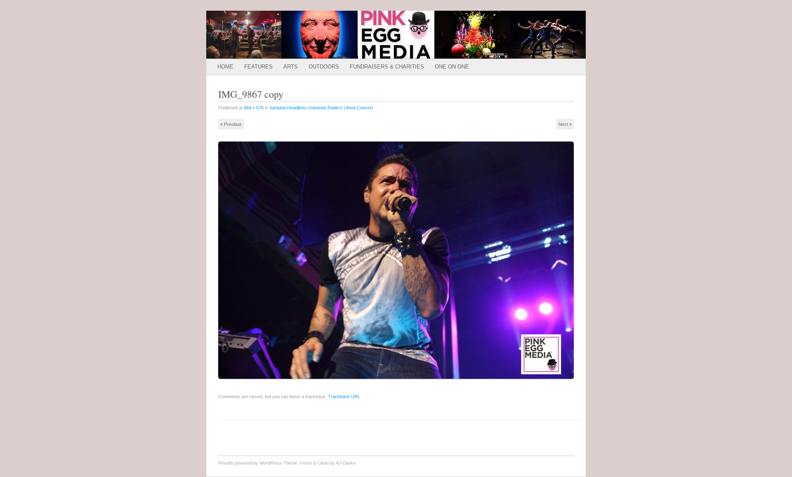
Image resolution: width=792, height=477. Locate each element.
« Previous (231, 124)
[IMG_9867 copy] (398, 382)
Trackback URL (344, 396)
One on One (452, 67)
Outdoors (324, 67)
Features (258, 67)
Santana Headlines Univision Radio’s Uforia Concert (321, 107)
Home (225, 67)
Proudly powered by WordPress (250, 462)
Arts (290, 67)
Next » (565, 124)
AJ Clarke (346, 462)
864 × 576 (254, 107)
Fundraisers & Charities (387, 67)
